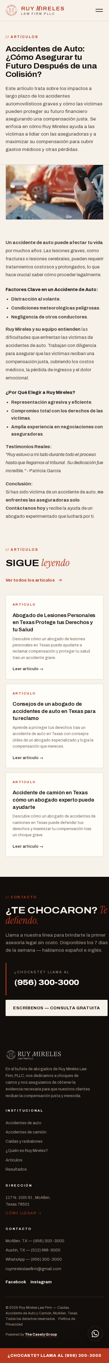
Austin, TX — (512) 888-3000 (33, 1250)
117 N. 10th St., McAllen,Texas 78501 (28, 1200)
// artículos (22, 37)
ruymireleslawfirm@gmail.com (33, 1269)
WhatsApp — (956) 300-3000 (34, 1259)
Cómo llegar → (24, 1213)
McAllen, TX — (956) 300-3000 (35, 1241)
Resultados (16, 1169)
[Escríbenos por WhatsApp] (95, 1333)
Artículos (14, 1160)
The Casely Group (41, 1334)
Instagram (41, 1282)
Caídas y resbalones (24, 1141)
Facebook (16, 1282)
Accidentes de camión (26, 1132)
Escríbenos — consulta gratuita (56, 1008)
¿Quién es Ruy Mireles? (27, 1150)
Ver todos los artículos (30, 580)
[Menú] (99, 10)
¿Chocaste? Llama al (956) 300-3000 (54, 1355)
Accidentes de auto (23, 1123)
